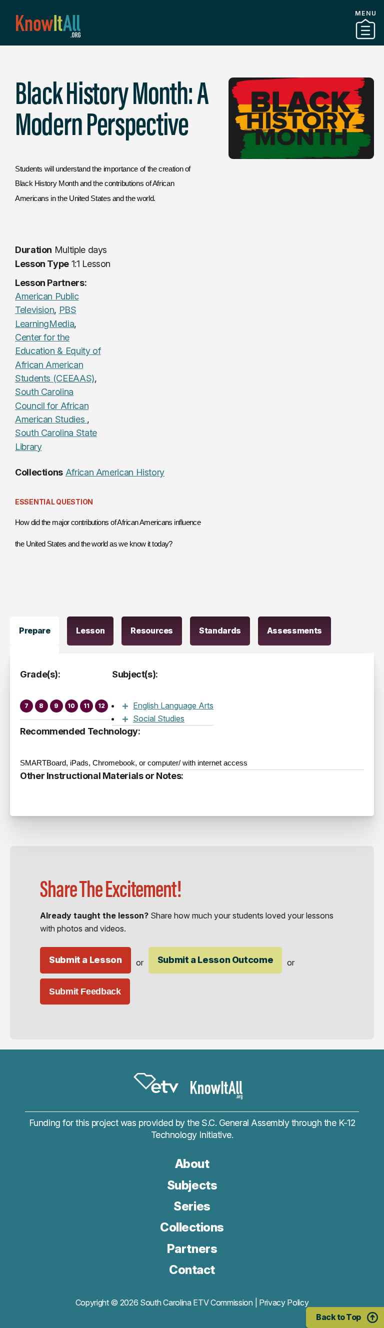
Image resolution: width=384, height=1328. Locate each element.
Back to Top (338, 1317)
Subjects (192, 1185)
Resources (151, 631)
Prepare (34, 631)
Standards (220, 631)
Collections (192, 1227)
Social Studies (158, 719)
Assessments (294, 631)
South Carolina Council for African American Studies (51, 405)
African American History (115, 472)
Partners (192, 41)
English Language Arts (173, 705)
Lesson (90, 631)
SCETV (156, 1083)
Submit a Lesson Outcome (216, 959)
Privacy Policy (284, 1303)
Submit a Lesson (85, 959)
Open (125, 706)
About (192, 1163)
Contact (192, 1269)
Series (192, 1206)
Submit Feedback (85, 991)
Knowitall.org (48, 26)
